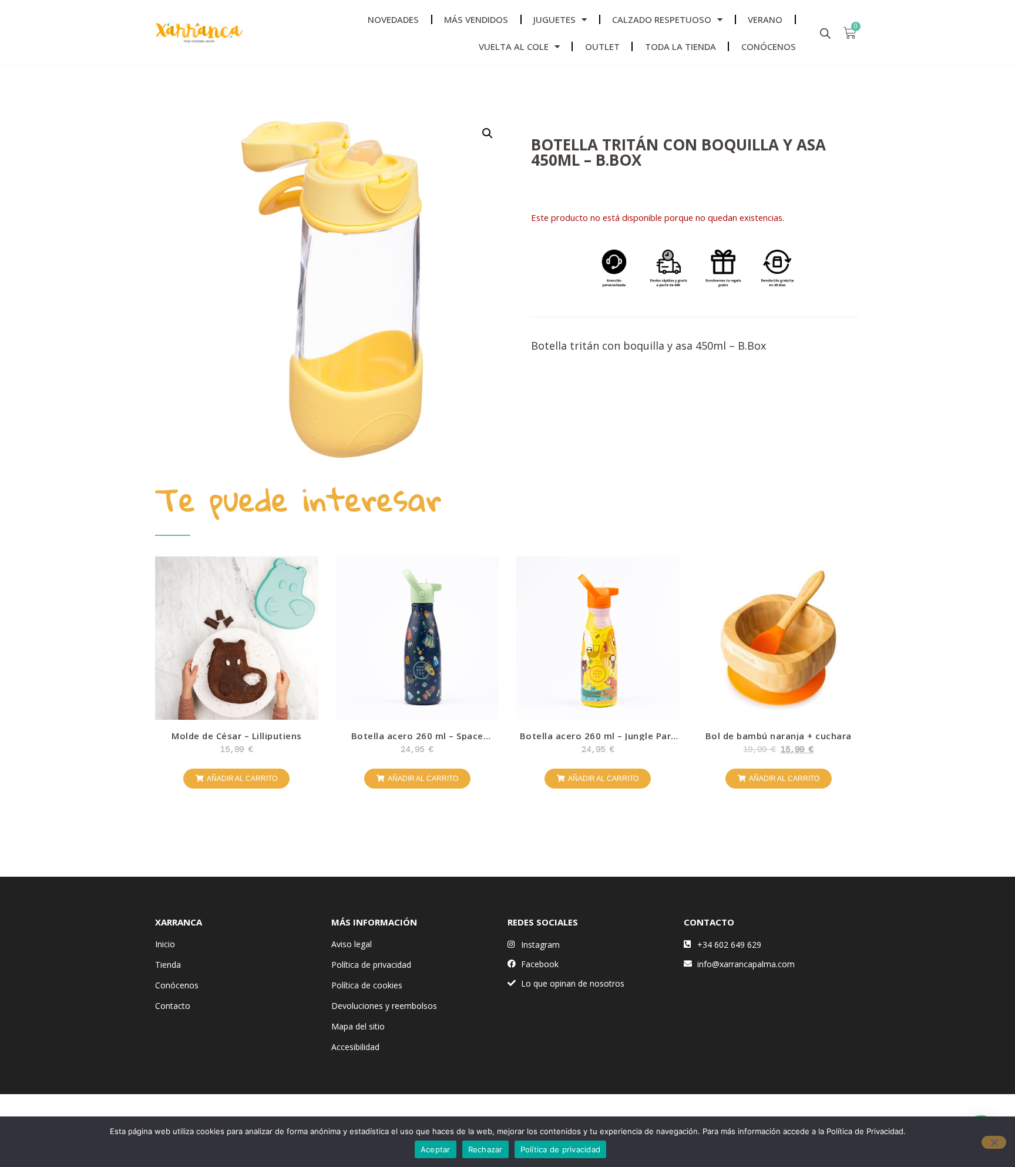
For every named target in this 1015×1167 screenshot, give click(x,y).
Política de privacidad (371, 964)
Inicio (165, 944)
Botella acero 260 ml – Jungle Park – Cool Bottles (598, 740)
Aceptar (436, 1149)
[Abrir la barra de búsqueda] (825, 33)
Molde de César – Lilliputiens (237, 736)
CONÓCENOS (768, 46)
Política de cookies (366, 985)
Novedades (393, 19)
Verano (765, 19)
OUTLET (602, 46)
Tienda (168, 964)
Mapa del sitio (358, 1026)
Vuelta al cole (514, 46)
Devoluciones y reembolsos (384, 1005)
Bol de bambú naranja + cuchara (778, 736)
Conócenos (177, 985)
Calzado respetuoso (661, 19)
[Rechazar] (994, 1142)
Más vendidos (476, 19)
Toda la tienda (680, 46)
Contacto (172, 1005)
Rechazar (485, 1149)
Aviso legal (351, 944)
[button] (487, 133)
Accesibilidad (355, 1046)
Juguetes (554, 19)
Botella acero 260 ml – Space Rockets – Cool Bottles (417, 740)
